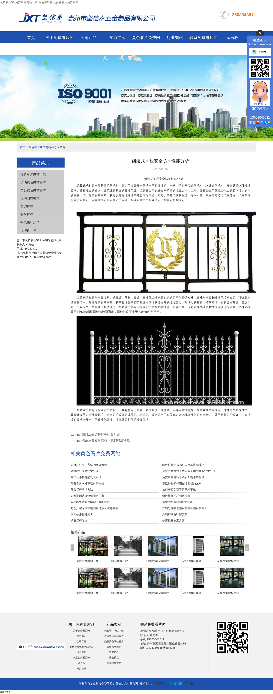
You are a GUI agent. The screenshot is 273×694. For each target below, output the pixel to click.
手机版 (190, 683)
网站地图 (5, 692)
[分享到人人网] (265, 122)
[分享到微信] (269, 122)
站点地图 (81, 668)
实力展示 (117, 37)
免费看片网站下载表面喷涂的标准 (183, 477)
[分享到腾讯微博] (262, 122)
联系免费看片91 (203, 37)
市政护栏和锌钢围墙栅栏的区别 (181, 483)
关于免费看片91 (60, 37)
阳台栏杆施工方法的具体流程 (89, 465)
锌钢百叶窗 (28, 230)
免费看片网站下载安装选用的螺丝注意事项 (188, 471)
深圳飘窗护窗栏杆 (228, 561)
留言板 (232, 37)
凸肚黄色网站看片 (33, 190)
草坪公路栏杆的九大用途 (86, 477)
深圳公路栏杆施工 (82, 514)
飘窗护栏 (26, 214)
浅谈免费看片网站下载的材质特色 (106, 440)
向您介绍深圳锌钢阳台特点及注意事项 (94, 508)
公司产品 (89, 37)
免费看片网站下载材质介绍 (87, 483)
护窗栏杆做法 (79, 520)
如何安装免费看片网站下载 (179, 489)
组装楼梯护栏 (30, 222)
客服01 (262, 51)
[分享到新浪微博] (258, 122)
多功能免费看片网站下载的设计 (90, 502)
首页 (31, 37)
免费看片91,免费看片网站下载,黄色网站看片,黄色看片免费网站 (39, 2)
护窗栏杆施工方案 (173, 520)
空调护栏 (26, 206)
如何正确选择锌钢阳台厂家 (101, 434)
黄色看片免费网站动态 (43, 147)
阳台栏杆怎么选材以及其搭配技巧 (183, 465)
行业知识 (175, 37)
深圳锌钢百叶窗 (191, 561)
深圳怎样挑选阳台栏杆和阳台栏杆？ (184, 508)
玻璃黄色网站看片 (33, 182)
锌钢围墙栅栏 (30, 198)
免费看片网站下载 (33, 174)
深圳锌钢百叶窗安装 (174, 514)
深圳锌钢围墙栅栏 (157, 561)
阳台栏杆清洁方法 (82, 489)
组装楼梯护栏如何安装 (176, 496)
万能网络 (159, 683)
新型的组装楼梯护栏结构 (177, 502)
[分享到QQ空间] (254, 122)
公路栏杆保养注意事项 (85, 471)
